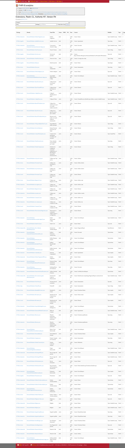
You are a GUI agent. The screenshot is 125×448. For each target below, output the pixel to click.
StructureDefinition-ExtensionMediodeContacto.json (37, 310)
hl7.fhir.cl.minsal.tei (20, 36)
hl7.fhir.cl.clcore (19, 49)
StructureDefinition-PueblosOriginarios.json (36, 36)
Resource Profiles (26, 13)
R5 (35, 8)
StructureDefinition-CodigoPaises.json (34, 93)
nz (55, 12)
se (58, 12)
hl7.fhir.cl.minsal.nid (20, 58)
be (25, 12)
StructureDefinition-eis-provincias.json (34, 168)
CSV (26, 19)
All (22, 8)
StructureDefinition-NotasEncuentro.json (35, 141)
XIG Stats (59, 1)
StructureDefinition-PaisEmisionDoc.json (35, 365)
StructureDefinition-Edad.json (33, 62)
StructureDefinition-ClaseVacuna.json (34, 49)
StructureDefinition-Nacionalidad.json (34, 333)
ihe (27, 10)
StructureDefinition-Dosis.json (33, 67)
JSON (22, 19)
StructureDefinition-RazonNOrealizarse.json (36, 103)
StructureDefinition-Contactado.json (34, 252)
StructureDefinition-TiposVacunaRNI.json (35, 87)
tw (61, 12)
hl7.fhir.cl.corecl (19, 81)
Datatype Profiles (34, 13)
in (46, 12)
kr (50, 12)
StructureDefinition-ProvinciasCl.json (34, 162)
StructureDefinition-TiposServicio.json (34, 110)
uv (66, 12)
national (30, 10)
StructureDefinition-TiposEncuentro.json (35, 81)
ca (28, 12)
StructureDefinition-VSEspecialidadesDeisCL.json (37, 123)
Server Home (43, 1)
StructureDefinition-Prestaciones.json (34, 375)
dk (37, 12)
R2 (24, 8)
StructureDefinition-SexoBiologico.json (35, 420)
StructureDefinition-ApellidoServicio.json (35, 41)
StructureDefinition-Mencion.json (33, 315)
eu (40, 12)
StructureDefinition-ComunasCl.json (34, 197)
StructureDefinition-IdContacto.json (34, 294)
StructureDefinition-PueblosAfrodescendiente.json (37, 380)
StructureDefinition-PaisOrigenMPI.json (35, 352)
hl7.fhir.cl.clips (19, 286)
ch (30, 12)
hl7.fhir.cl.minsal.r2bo (20, 228)
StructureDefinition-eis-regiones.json (34, 184)
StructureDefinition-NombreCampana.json (35, 146)
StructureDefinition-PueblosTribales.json (35, 394)
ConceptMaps (64, 13)
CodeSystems (53, 13)
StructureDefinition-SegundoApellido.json (35, 412)
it (47, 12)
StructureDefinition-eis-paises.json (34, 193)
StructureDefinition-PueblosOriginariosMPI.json (37, 257)
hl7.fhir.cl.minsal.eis (20, 158)
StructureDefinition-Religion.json (33, 403)
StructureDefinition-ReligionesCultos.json (35, 399)
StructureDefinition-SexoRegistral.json (34, 425)
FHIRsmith (33, 1)
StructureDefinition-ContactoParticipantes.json (36, 133)
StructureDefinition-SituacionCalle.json (35, 429)
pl (56, 12)
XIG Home (52, 1)
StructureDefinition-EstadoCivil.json (34, 223)
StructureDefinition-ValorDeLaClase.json (35, 58)
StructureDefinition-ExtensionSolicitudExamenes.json (37, 271)
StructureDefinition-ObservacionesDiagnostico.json (37, 210)
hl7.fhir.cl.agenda (19, 41)
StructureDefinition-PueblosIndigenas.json (35, 71)
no (53, 12)
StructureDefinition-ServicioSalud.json (34, 128)
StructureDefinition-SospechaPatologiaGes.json (36, 306)
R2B (27, 8)
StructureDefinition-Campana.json (34, 338)
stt (59, 12)
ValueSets (59, 13)
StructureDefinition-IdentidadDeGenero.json (36, 290)
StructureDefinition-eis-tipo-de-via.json (35, 158)
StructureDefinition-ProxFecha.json (34, 281)
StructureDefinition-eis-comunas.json (34, 202)
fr (43, 12)
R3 (29, 8)
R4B (33, 8)
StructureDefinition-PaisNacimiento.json (35, 361)
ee (39, 12)
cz (34, 12)
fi (42, 12)
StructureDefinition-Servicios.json (34, 54)
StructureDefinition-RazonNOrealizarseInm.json (36, 116)
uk (63, 12)
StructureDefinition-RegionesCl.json (34, 180)
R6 (37, 8)
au (23, 12)
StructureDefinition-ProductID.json (34, 286)
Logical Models (47, 13)
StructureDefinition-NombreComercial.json (35, 342)
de (36, 12)
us (64, 12)
